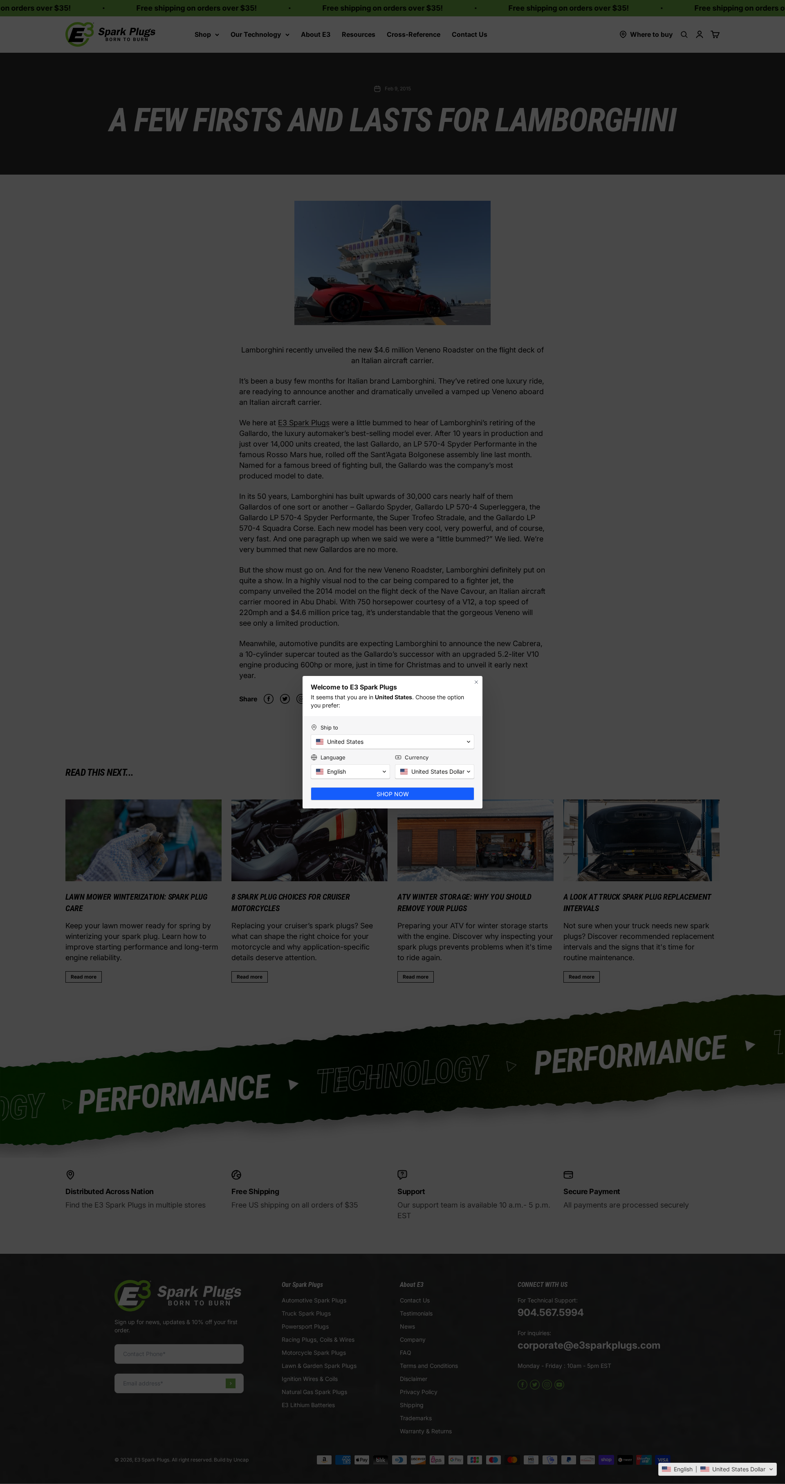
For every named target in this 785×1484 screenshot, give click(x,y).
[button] (717, 1469)
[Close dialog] (476, 682)
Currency (416, 757)
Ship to (329, 727)
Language (333, 757)
